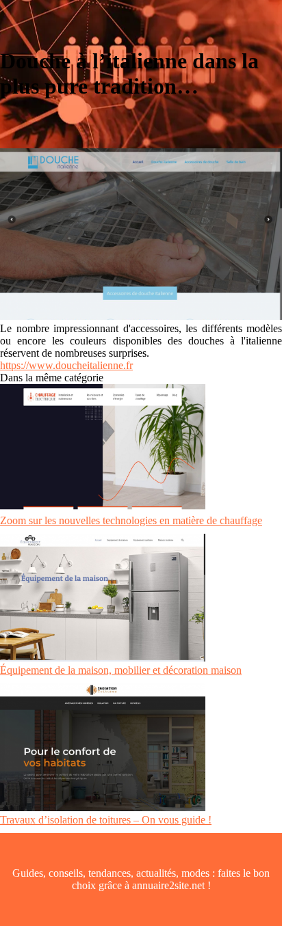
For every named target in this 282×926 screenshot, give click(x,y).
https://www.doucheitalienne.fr (66, 365)
